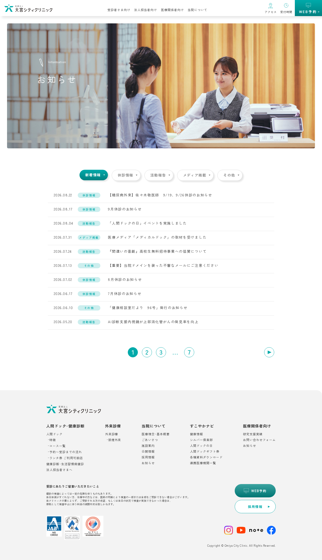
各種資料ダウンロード (206, 457)
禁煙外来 (114, 440)
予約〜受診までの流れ (65, 452)
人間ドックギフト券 (204, 451)
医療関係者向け (172, 10)
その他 (229, 175)
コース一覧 (57, 446)
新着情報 (93, 174)
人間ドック (54, 434)
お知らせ (148, 463)
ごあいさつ (150, 440)
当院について (197, 10)
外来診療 (111, 434)
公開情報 (148, 451)
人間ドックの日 (201, 446)
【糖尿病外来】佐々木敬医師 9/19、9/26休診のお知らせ (160, 194)
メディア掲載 (194, 175)
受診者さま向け (118, 10)
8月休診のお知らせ (125, 279)
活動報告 (158, 175)
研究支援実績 (253, 434)
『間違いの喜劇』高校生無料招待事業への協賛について (157, 251)
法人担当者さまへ (59, 470)
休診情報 (125, 175)
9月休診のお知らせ (125, 208)
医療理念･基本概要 (156, 434)
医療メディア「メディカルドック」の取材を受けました (157, 237)
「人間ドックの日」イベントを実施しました (147, 223)
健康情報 (196, 434)
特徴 (52, 440)
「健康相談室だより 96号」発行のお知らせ (147, 307)
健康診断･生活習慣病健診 (65, 464)
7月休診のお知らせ (124, 293)
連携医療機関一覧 (203, 463)
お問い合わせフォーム (259, 440)
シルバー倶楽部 (201, 440)
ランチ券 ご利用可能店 (66, 458)
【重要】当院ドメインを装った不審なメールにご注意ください (163, 265)
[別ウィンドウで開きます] (228, 531)
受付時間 (286, 12)
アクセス (271, 12)
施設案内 (148, 446)
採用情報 (148, 457)
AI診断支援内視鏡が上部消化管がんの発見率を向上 (153, 321)
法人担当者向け (145, 10)
